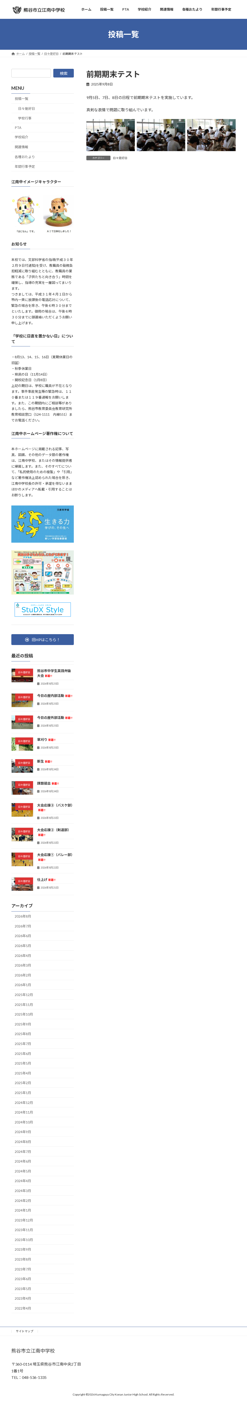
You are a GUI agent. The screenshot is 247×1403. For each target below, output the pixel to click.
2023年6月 (23, 1279)
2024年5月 (23, 1171)
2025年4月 (23, 1073)
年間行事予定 (25, 167)
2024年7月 (23, 1152)
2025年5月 (23, 1063)
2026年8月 (23, 916)
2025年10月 (24, 1014)
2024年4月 (23, 1181)
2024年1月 (23, 1210)
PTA (18, 128)
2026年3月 (23, 965)
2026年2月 (23, 975)
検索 (64, 73)
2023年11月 (24, 1230)
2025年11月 (24, 1005)
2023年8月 (23, 1259)
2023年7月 (23, 1269)
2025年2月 (23, 1083)
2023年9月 (23, 1250)
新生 (44, 761)
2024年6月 (23, 1161)
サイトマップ (24, 1331)
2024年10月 (24, 1122)
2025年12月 (24, 995)
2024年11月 (24, 1112)
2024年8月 (23, 1142)
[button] (42, 639)
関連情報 (21, 147)
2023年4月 (23, 1299)
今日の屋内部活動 (54, 696)
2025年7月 (23, 1044)
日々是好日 (120, 158)
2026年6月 (23, 936)
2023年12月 (24, 1220)
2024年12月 (24, 1103)
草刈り (46, 739)
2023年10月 (24, 1240)
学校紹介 (21, 137)
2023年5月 (23, 1289)
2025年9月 (23, 1024)
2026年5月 (23, 946)
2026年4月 (23, 956)
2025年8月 (23, 1034)
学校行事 (25, 118)
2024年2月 (23, 1201)
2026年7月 (23, 926)
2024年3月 (23, 1191)
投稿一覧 (21, 99)
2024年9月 (23, 1132)
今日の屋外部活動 (54, 718)
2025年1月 (23, 1093)
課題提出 (48, 783)
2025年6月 (23, 1054)
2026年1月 (23, 985)
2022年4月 (23, 1308)
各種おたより (25, 157)
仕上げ (46, 879)
